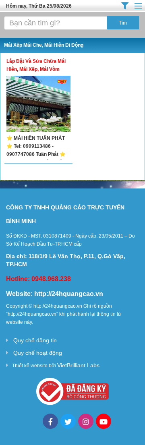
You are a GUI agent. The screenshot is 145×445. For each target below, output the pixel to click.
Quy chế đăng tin (35, 340)
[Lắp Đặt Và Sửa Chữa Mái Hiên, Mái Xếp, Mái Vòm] (38, 105)
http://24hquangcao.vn (68, 293)
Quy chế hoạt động (37, 353)
